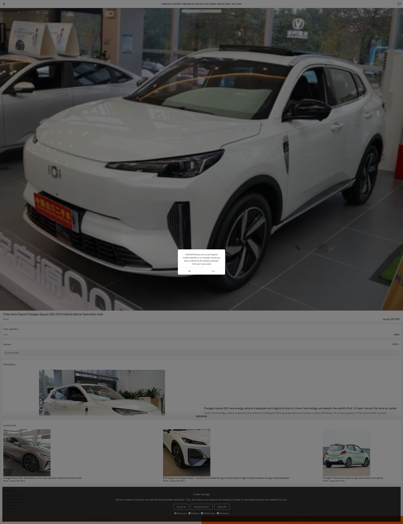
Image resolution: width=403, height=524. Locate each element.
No (189, 271)
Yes (213, 271)
